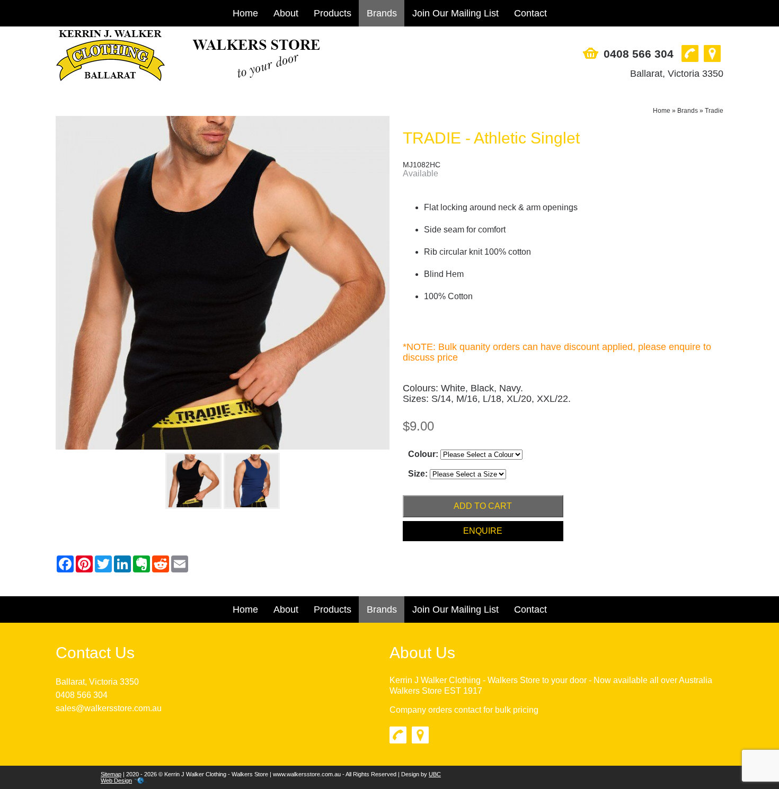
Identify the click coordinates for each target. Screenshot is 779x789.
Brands (382, 13)
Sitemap (111, 774)
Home (245, 13)
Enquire (482, 530)
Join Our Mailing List (455, 13)
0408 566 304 (639, 54)
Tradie (714, 110)
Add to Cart (483, 505)
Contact (530, 13)
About (285, 13)
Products (332, 13)
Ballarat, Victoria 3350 (676, 73)
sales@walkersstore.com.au (109, 708)
